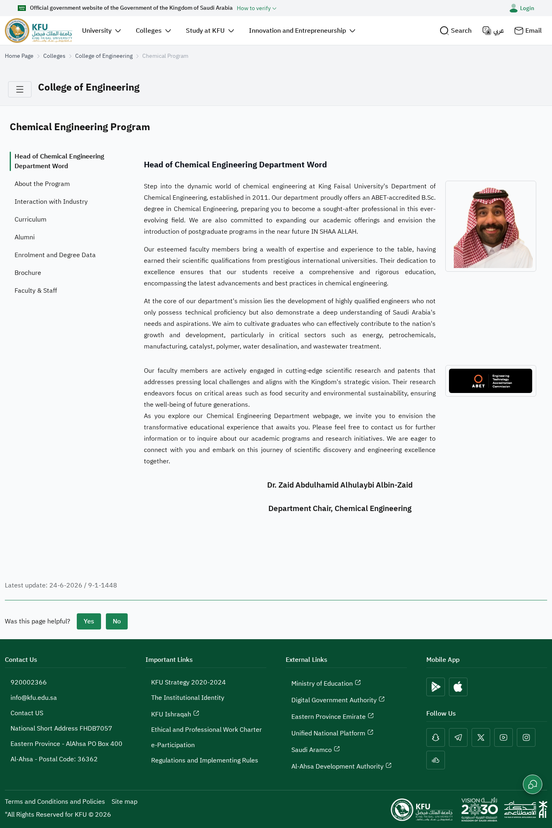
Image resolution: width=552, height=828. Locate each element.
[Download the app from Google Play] (435, 687)
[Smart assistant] (532, 784)
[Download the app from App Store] (458, 687)
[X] (481, 737)
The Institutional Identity (187, 698)
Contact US (27, 713)
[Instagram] (526, 737)
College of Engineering (104, 56)
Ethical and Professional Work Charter (206, 730)
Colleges (54, 56)
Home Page (19, 56)
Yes (89, 621)
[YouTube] (503, 737)
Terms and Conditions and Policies (55, 802)
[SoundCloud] (435, 760)
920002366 (29, 682)
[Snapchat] (435, 737)
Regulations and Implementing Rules (204, 760)
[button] (455, 30)
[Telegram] (458, 737)
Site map (124, 802)
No (117, 621)
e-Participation (173, 745)
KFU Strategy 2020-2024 (188, 682)
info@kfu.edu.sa (34, 698)
